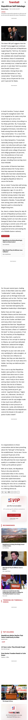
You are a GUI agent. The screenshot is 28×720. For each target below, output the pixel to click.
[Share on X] (2, 492)
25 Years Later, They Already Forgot (13, 647)
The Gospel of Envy (8, 701)
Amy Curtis (5, 596)
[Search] (25, 2)
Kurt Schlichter (6, 548)
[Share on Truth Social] (5, 492)
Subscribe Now (14, 518)
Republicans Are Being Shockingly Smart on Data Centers (13, 545)
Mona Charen (4, 9)
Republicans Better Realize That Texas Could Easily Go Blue (12, 636)
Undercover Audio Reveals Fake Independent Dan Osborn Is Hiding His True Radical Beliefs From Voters (13, 592)
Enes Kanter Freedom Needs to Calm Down (13, 654)
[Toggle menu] (2, 2)
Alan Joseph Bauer (6, 571)
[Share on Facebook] (9, 492)
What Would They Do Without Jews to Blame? (13, 568)
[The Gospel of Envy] (14, 692)
